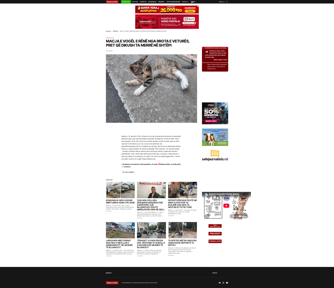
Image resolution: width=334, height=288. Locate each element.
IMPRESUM (108, 273)
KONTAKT (214, 273)
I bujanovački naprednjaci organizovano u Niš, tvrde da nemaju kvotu (217, 66)
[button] (226, 1)
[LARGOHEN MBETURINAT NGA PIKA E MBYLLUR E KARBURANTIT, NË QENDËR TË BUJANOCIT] (120, 230)
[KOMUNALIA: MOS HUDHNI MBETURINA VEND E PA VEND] (120, 190)
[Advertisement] (151, 129)
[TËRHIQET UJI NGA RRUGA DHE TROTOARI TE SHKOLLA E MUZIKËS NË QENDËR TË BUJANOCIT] (151, 230)
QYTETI (112, 37)
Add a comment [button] (129, 172)
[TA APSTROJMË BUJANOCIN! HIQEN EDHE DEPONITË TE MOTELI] (182, 230)
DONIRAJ (127, 167)
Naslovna (108, 31)
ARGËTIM (115, 31)
